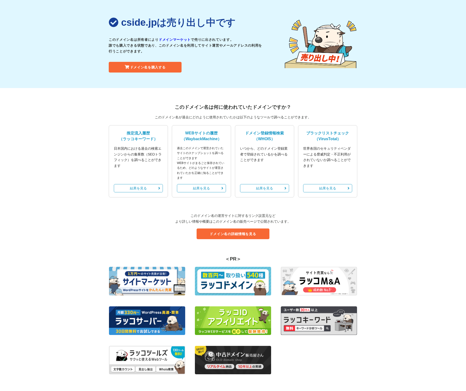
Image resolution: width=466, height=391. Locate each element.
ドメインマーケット (175, 39)
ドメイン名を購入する (148, 67)
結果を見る (138, 188)
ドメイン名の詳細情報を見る (233, 234)
